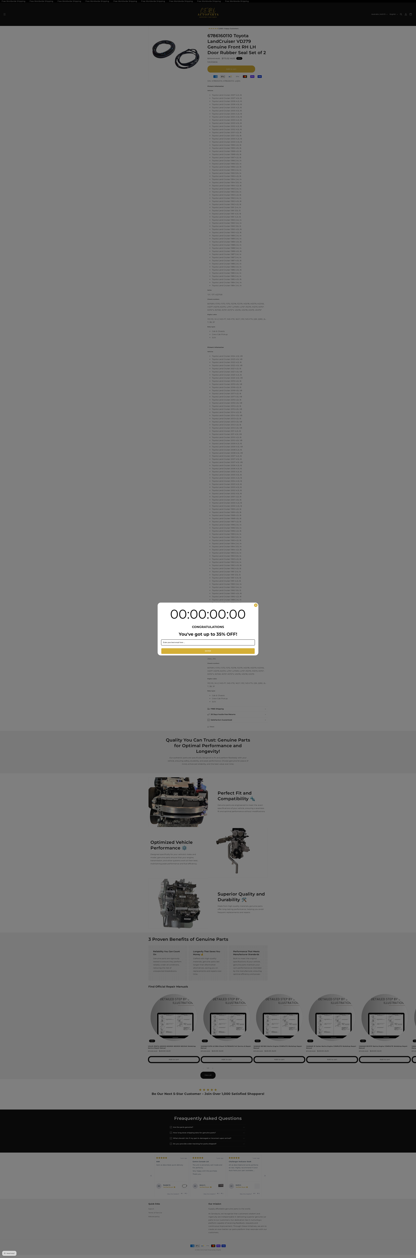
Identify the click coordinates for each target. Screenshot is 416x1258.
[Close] (255, 605)
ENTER (208, 651)
